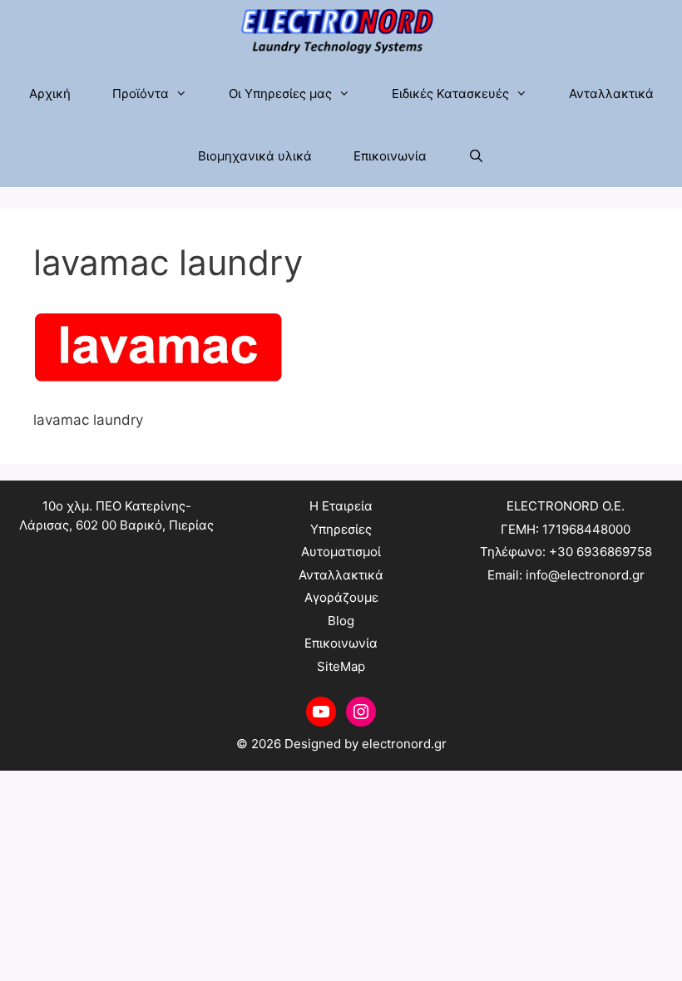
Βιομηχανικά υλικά (255, 156)
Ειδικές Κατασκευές (450, 93)
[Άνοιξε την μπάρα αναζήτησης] (476, 156)
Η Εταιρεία (341, 506)
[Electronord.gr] (341, 31)
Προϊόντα (140, 93)
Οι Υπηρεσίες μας (280, 93)
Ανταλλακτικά (611, 93)
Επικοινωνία (390, 156)
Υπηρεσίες (341, 529)
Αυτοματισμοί (341, 552)
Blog (341, 621)
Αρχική (50, 93)
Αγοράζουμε (341, 597)
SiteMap (341, 666)
